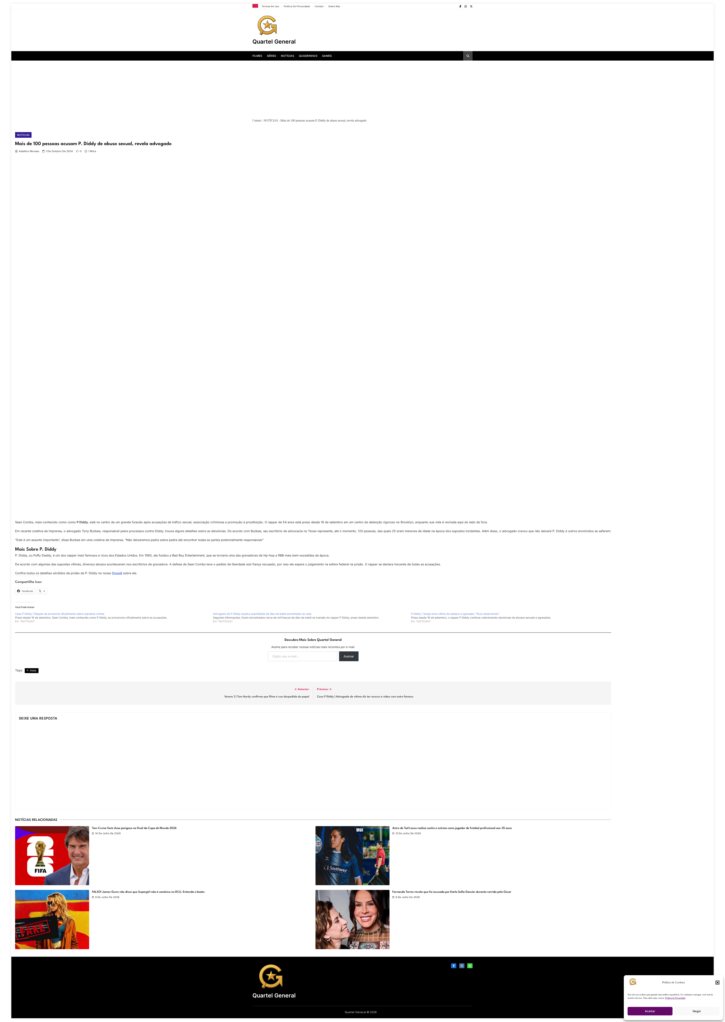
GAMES (327, 55)
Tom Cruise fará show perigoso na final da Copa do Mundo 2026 (134, 828)
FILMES (257, 55)
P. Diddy (31, 670)
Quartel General (274, 41)
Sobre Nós (334, 6)
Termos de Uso (270, 6)
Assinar (349, 656)
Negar (697, 1011)
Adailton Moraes (29, 151)
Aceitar (650, 1011)
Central (256, 120)
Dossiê (117, 573)
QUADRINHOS (308, 55)
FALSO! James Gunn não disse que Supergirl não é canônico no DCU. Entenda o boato (148, 891)
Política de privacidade (297, 6)
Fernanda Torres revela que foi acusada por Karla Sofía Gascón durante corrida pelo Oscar (451, 891)
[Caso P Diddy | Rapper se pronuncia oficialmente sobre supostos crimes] (114, 617)
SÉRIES (271, 55)
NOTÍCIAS (287, 55)
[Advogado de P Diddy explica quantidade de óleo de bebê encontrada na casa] (312, 617)
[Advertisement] (362, 88)
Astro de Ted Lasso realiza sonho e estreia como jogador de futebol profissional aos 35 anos (452, 828)
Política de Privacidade (675, 998)
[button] (717, 982)
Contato (319, 6)
